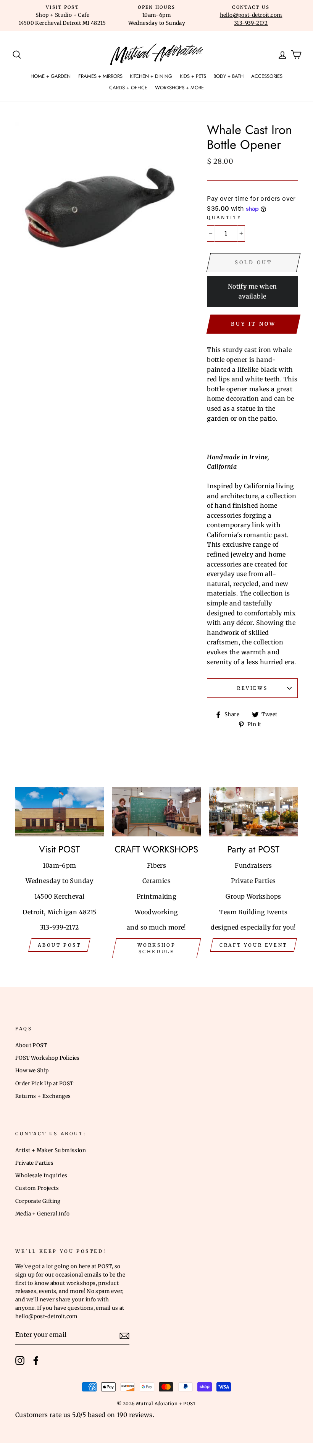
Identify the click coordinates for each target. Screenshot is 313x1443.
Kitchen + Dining (151, 76)
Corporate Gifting (38, 1201)
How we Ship (31, 1070)
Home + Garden (51, 76)
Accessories (266, 76)
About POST (31, 1045)
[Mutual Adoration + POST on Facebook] (35, 1360)
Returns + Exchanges (43, 1096)
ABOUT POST (59, 945)
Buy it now (253, 324)
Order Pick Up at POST (44, 1083)
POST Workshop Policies (47, 1058)
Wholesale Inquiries (41, 1175)
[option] (62, 15)
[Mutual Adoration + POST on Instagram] (19, 1360)
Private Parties (34, 1163)
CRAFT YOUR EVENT (253, 945)
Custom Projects (37, 1188)
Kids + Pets (193, 76)
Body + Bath (228, 76)
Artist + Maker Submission (50, 1150)
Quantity (224, 217)
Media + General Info (42, 1214)
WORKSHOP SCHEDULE (156, 948)
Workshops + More (179, 87)
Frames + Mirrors (100, 76)
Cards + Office (128, 87)
